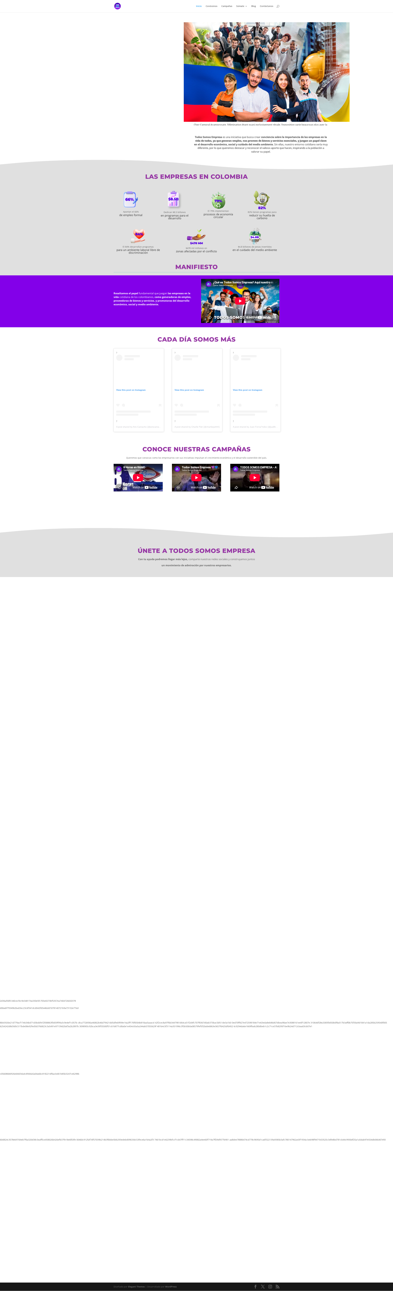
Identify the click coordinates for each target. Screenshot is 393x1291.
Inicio (199, 6)
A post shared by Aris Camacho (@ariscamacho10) (141, 427)
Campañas (226, 6)
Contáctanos (266, 6)
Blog (253, 6)
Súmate (240, 6)
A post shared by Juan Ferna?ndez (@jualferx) (255, 427)
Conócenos (211, 6)
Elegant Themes (136, 1286)
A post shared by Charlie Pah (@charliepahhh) (197, 427)
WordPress (171, 1286)
